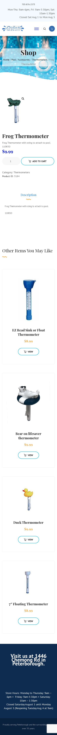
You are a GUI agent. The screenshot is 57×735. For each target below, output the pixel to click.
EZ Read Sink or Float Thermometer (28, 332)
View (30, 351)
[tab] (28, 196)
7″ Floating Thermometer (28, 604)
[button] (23, 98)
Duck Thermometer (28, 522)
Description (28, 195)
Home (6, 59)
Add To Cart (39, 161)
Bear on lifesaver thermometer (28, 435)
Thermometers (39, 59)
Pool (13, 59)
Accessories (24, 59)
